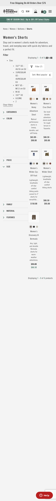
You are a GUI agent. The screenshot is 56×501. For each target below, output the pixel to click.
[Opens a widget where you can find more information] (44, 495)
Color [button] (9, 118)
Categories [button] (12, 112)
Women (13, 29)
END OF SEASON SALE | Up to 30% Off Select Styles (28, 19)
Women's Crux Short (47, 105)
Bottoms (21, 29)
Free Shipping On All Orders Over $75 (28, 3)
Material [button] (11, 211)
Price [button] (9, 160)
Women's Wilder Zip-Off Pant (33, 172)
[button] (43, 11)
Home (5, 29)
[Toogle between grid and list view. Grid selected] (49, 58)
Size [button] (8, 167)
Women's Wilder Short (47, 170)
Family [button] (9, 204)
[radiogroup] (34, 98)
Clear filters (8, 105)
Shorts (29, 29)
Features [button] (11, 217)
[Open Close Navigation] (50, 11)
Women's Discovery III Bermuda (34, 235)
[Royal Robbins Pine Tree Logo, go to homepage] (12, 11)
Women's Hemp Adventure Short (34, 109)
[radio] (30, 98)
